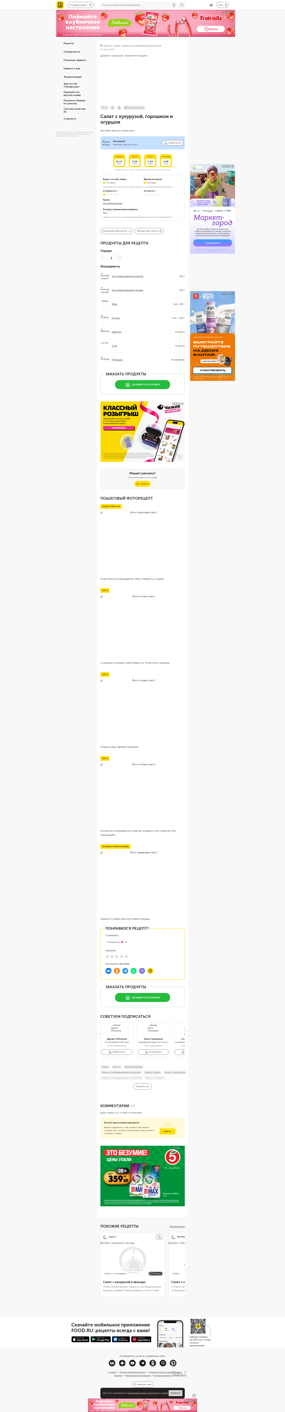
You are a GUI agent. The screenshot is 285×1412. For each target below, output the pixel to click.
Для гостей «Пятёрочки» (72, 85)
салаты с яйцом (152, 1072)
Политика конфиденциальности (133, 1372)
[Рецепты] (91, 43)
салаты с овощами (154, 1078)
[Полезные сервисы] (91, 60)
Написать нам (144, 1384)
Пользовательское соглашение (161, 1372)
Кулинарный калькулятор (114, 231)
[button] (100, 1034)
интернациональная (112, 203)
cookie (164, 1393)
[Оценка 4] (121, 956)
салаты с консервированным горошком (121, 1078)
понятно (175, 1393)
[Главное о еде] (91, 68)
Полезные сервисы (75, 60)
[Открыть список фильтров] (174, 5)
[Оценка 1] (107, 956)
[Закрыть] (185, 1372)
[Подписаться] (159, 1237)
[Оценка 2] (112, 956)
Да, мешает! (142, 483)
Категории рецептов (162, 1375)
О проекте (70, 118)
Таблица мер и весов (147, 231)
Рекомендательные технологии (138, 1375)
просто (116, 1067)
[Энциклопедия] (91, 77)
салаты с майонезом (175, 1072)
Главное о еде (72, 68)
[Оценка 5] (126, 956)
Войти (167, 1131)
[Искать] (182, 5)
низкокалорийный (133, 1067)
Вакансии (118, 1375)
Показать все (142, 1086)
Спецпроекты (72, 51)
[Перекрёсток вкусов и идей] (91, 93)
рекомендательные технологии (143, 1393)
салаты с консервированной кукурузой (121, 1072)
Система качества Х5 (74, 110)
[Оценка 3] (116, 956)
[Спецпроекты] (91, 52)
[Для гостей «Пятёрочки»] (91, 85)
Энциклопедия (73, 76)
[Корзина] (211, 5)
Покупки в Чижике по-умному (74, 102)
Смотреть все (177, 1226)
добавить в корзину (146, 384)
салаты (105, 1067)
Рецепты (69, 43)
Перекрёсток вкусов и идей (72, 93)
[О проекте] (91, 119)
